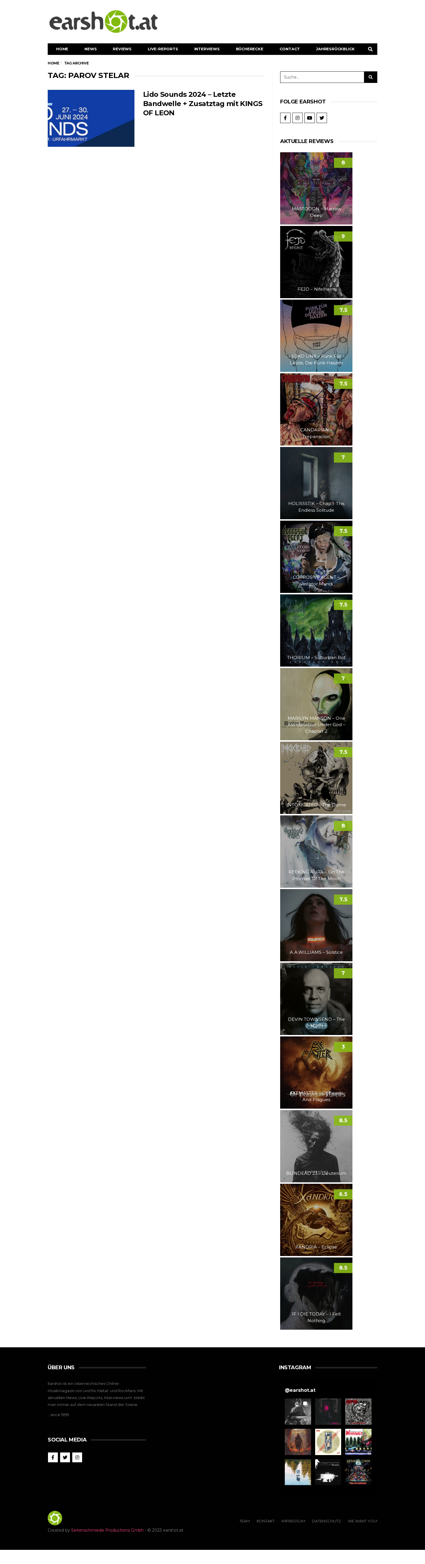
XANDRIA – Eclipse (316, 1247)
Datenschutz (326, 1521)
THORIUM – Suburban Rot (316, 657)
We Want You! (362, 1521)
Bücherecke (249, 49)
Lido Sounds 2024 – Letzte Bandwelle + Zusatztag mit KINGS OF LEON (202, 103)
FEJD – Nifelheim (316, 289)
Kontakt (266, 1521)
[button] (298, 1411)
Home (62, 49)
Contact (290, 49)
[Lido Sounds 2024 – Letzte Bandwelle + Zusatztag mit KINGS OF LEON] (91, 118)
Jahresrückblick (335, 49)
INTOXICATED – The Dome (316, 805)
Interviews (207, 49)
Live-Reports (163, 49)
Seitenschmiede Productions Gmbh (107, 1530)
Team (244, 1521)
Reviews (122, 49)
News (90, 49)
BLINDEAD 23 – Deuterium (316, 1173)
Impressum (293, 1521)
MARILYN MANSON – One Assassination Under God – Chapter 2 (316, 724)
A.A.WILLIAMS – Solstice (316, 952)
